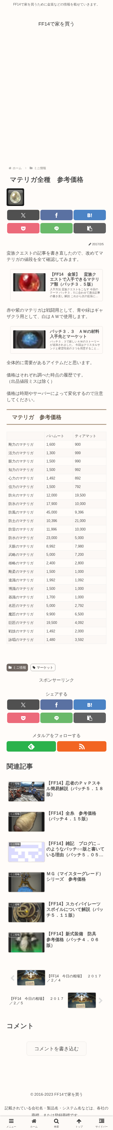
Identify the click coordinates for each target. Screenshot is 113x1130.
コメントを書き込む (56, 1048)
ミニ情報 (19, 667)
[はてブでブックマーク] (90, 215)
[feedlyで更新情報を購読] (31, 746)
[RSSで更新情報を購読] (81, 746)
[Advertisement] (56, 95)
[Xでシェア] (23, 215)
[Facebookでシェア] (56, 215)
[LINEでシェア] (56, 228)
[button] (90, 228)
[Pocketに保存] (23, 228)
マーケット (45, 667)
